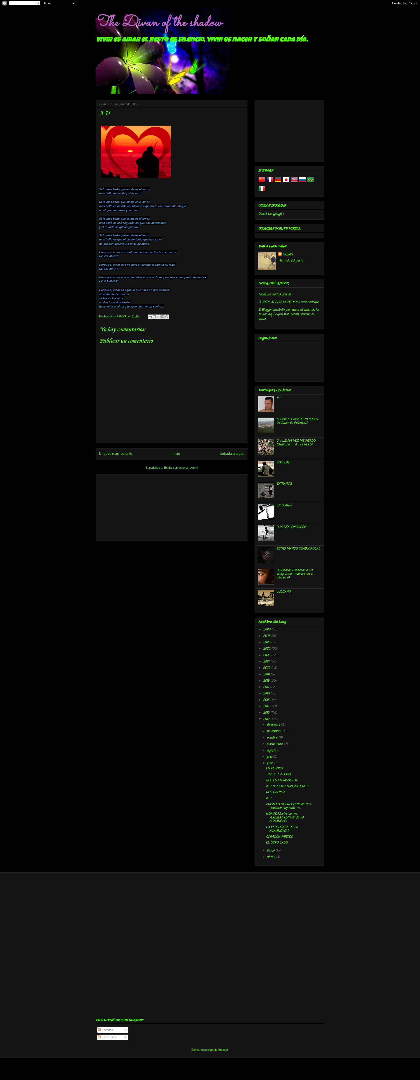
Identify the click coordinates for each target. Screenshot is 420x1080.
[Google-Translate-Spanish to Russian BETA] (302, 182)
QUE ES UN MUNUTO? (281, 780)
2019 (267, 674)
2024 (267, 642)
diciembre (274, 724)
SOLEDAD (283, 462)
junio (270, 763)
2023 (267, 648)
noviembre (274, 731)
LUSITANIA (283, 591)
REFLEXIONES (275, 792)
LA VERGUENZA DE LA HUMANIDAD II (282, 829)
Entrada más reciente (115, 453)
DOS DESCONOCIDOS (291, 527)
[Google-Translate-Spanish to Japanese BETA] (286, 182)
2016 (267, 693)
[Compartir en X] (158, 316)
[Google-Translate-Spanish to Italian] (261, 191)
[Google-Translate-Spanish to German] (278, 182)
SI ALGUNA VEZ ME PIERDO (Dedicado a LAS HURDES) (295, 443)
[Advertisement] (171, 506)
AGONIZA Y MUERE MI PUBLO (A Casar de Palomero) (297, 421)
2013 (266, 712)
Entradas (107, 1030)
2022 (267, 655)
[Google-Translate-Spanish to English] (294, 182)
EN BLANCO (284, 505)
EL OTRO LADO (276, 842)
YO (278, 397)
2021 (266, 661)
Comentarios (109, 1037)
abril (270, 857)
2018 (267, 681)
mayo (271, 850)
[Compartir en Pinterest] (166, 316)
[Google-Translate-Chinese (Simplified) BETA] (261, 182)
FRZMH (288, 254)
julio (270, 757)
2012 (266, 719)
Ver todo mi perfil (290, 260)
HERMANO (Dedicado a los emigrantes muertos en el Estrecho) (294, 574)
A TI (268, 798)
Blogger (223, 1049)
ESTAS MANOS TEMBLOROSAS (298, 548)
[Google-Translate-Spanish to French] (269, 182)
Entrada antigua (232, 453)
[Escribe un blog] (154, 316)
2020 (267, 668)
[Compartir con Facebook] (162, 316)
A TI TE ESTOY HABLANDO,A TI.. (287, 786)
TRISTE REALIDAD (278, 774)
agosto (272, 750)
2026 (267, 629)
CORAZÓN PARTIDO (279, 837)
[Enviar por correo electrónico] (150, 316)
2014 (266, 706)
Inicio (176, 453)
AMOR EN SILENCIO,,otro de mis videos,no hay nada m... (288, 806)
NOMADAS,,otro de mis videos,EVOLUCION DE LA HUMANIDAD (285, 818)
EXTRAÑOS (284, 484)
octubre (272, 737)
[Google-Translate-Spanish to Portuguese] (310, 182)
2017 (266, 687)
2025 (267, 636)
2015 (266, 700)
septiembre (275, 744)
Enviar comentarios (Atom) (181, 467)
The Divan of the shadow (159, 22)
